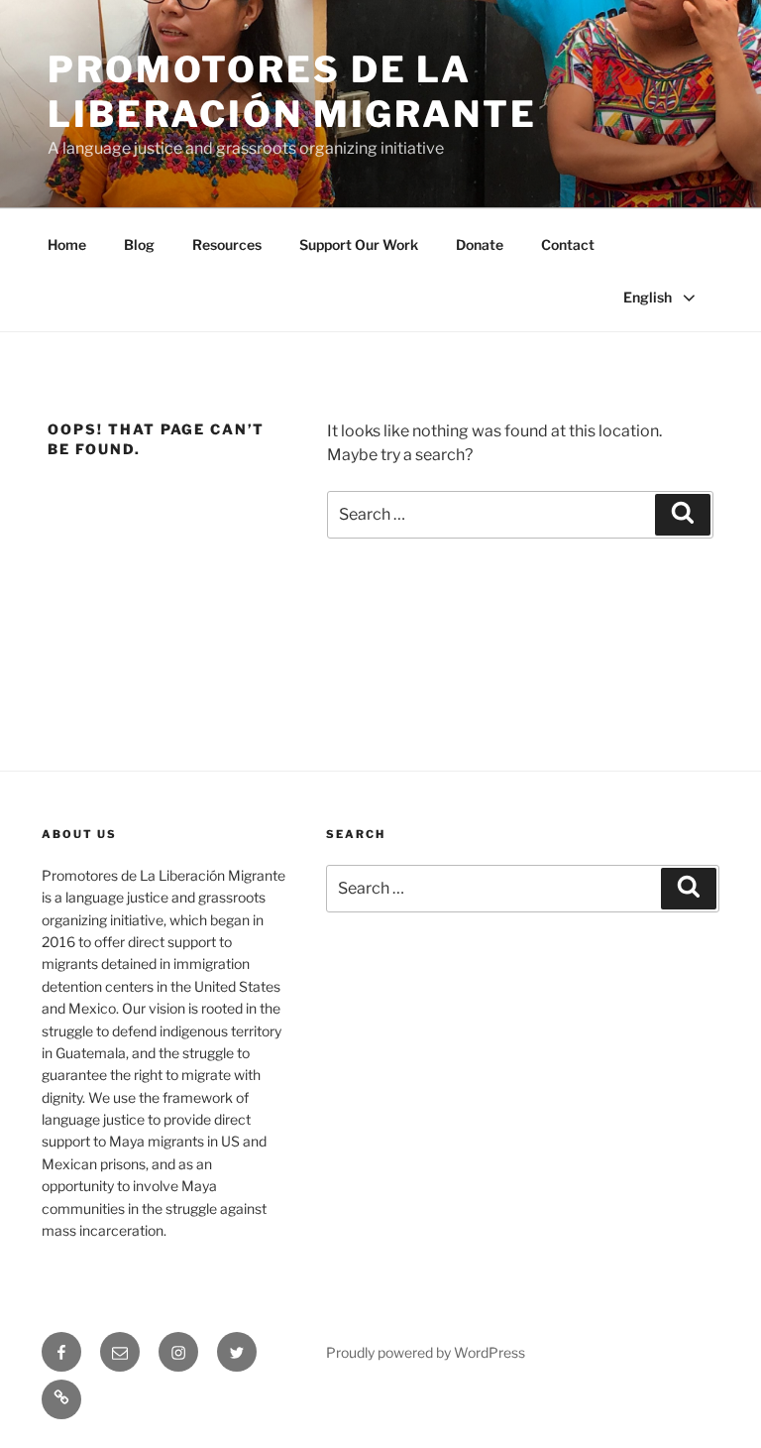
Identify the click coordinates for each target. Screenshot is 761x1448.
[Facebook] (61, 1352)
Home (67, 244)
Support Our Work (358, 244)
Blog (139, 244)
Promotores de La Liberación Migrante (292, 92)
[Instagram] (178, 1352)
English (647, 297)
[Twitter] (237, 1352)
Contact (568, 244)
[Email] (120, 1352)
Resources (227, 244)
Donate (479, 244)
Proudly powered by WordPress (425, 1352)
